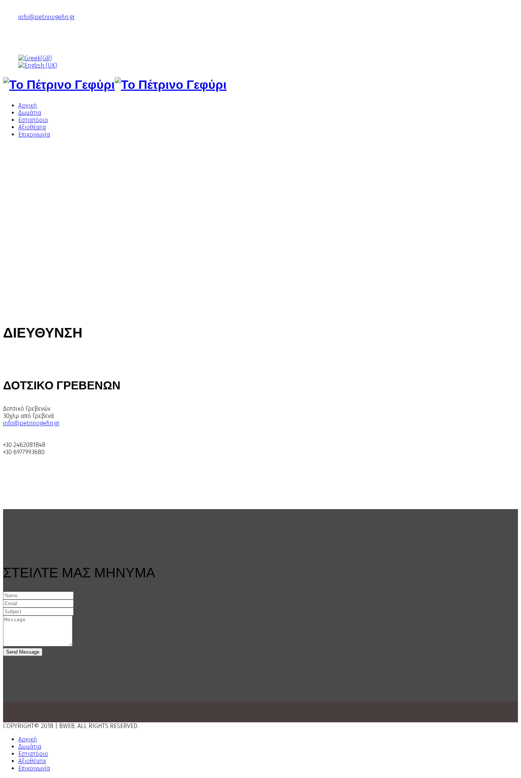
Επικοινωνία (34, 134)
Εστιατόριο (33, 120)
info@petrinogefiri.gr (46, 17)
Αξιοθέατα (32, 127)
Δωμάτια (29, 112)
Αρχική (27, 105)
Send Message (22, 652)
